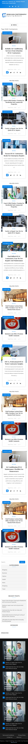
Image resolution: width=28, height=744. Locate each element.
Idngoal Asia (4, 632)
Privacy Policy (20, 1)
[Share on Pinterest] (17, 72)
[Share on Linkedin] (20, 72)
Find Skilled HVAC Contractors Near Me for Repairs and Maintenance (14, 258)
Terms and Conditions (9, 3)
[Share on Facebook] (14, 72)
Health (4, 579)
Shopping (4, 585)
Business (4, 573)
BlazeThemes (14, 742)
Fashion (4, 576)
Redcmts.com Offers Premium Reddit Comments (14, 334)
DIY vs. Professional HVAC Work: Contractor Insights (14, 363)
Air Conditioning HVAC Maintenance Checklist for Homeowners (14, 469)
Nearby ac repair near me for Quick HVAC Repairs (14, 129)
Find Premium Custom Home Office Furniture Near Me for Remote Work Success (14, 307)
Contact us (11, 1)
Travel (3, 589)
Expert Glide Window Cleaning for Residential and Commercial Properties (14, 102)
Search (22, 562)
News (3, 582)
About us (4, 1)
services (14, 253)
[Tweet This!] (11, 72)
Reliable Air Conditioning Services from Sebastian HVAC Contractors (14, 51)
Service (14, 45)
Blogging (4, 569)
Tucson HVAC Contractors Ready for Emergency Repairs (14, 155)
